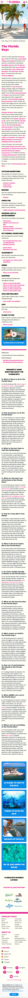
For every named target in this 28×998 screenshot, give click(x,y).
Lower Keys (14, 71)
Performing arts (8, 230)
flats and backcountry (19, 93)
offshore (6, 95)
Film (4, 224)
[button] (24, 2)
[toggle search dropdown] (26, 2)
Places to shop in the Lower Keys (13, 285)
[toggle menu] (2, 2)
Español (6, 956)
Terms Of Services (7, 944)
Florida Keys (22, 41)
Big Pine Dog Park (9, 244)
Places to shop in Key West (12, 283)
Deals (3, 921)
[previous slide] (4, 21)
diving (4, 89)
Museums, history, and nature (12, 228)
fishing (4, 61)
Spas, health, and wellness (11, 301)
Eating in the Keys (7, 112)
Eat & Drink (5, 922)
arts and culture (7, 129)
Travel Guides (18, 928)
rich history (21, 65)
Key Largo (12, 69)
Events (4, 924)
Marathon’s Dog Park (10, 249)
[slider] (7, 338)
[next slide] (24, 21)
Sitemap (17, 924)
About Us (4, 934)
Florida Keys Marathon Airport (13, 362)
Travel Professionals (20, 940)
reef (13, 86)
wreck (20, 86)
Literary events (8, 226)
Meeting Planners (20, 938)
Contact (17, 934)
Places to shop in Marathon (12, 287)
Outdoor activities (9, 183)
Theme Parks (18, 926)
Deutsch (6, 951)
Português (7, 962)
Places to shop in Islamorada (12, 289)
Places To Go (8, 41)
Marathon (5, 71)
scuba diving (22, 59)
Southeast (16, 41)
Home (3, 41)
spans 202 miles (20, 67)
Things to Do (5, 928)
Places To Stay (6, 926)
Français (6, 959)
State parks (7, 185)
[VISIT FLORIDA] (13, 2)
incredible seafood (8, 65)
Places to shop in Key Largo (12, 290)
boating (11, 61)
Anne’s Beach (7, 247)
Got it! (14, 994)
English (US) (7, 954)
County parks (7, 186)
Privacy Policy (5, 938)
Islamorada (19, 69)
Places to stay (7, 324)
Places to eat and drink (10, 272)
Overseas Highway (7, 75)
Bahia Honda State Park (13, 146)
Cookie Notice (7, 991)
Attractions (7, 221)
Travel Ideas (18, 919)
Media (16, 936)
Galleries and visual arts (11, 222)
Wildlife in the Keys (14, 839)
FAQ (3, 936)
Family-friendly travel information (14, 210)
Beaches (5, 197)
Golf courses (7, 312)
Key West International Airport (13, 360)
